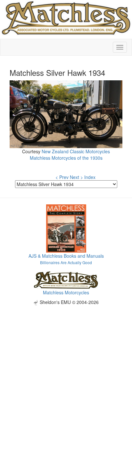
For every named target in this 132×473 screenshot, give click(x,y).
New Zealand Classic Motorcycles (76, 151)
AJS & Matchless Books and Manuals (66, 256)
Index (89, 177)
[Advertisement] (66, 371)
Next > (76, 177)
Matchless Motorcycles (66, 292)
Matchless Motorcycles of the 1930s (66, 158)
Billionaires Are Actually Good (66, 262)
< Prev (62, 177)
